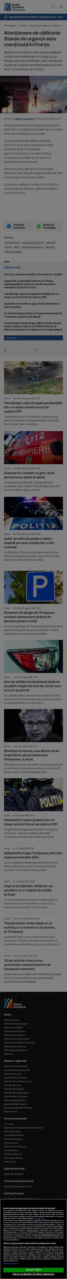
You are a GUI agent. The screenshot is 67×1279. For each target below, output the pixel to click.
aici (18, 1232)
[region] (33, 1239)
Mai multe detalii (39, 1218)
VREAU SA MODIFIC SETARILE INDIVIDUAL (33, 1274)
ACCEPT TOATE (33, 1270)
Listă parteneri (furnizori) (11, 1263)
